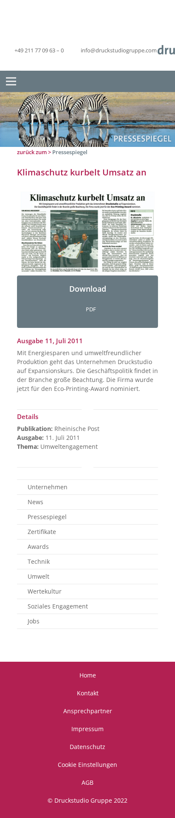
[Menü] (11, 81)
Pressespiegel (70, 152)
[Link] (87, 232)
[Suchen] (162, 81)
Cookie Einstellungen (87, 765)
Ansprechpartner (87, 711)
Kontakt (88, 693)
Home (87, 675)
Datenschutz (87, 747)
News (35, 502)
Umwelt (38, 576)
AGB (87, 782)
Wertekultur (45, 591)
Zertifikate (42, 532)
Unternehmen (48, 487)
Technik (39, 561)
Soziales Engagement (58, 606)
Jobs (34, 621)
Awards (38, 546)
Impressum (87, 729)
